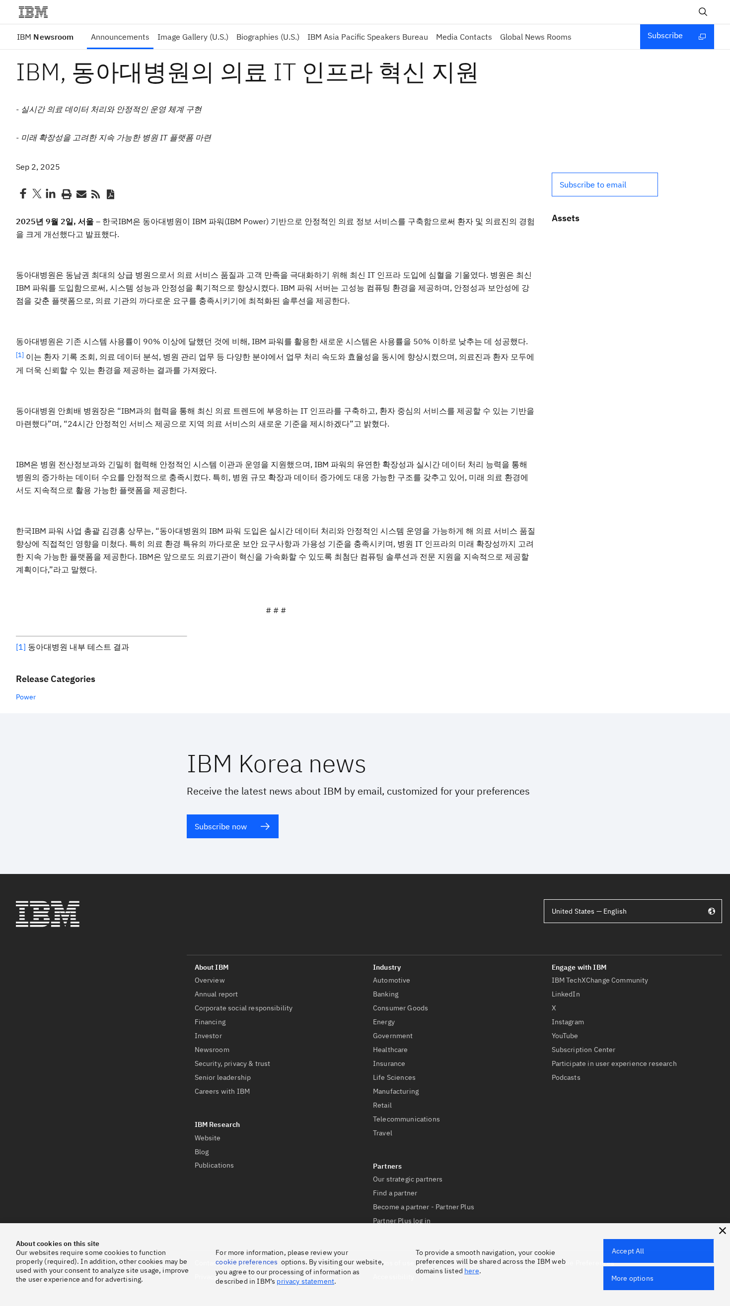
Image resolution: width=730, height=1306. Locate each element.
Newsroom (45, 37)
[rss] (95, 193)
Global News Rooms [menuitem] (536, 37)
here (471, 1270)
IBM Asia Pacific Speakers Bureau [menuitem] (367, 37)
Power (26, 696)
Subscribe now (221, 826)
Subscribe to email (593, 184)
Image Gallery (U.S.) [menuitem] (192, 37)
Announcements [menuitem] (120, 37)
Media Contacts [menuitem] (464, 37)
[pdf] (110, 193)
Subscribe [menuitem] (665, 35)
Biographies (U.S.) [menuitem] (267, 37)
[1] (21, 647)
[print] (65, 193)
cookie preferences (247, 1261)
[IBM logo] (37, 12)
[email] (80, 193)
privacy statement (305, 1281)
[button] (605, 184)
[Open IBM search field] (703, 12)
